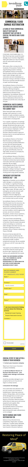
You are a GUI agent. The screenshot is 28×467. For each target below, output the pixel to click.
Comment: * (7, 318)
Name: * (6, 277)
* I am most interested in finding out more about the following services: (14, 309)
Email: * (6, 294)
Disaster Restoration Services (13, 315)
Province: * (7, 282)
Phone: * (6, 300)
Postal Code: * (8, 288)
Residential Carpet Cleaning (13, 313)
